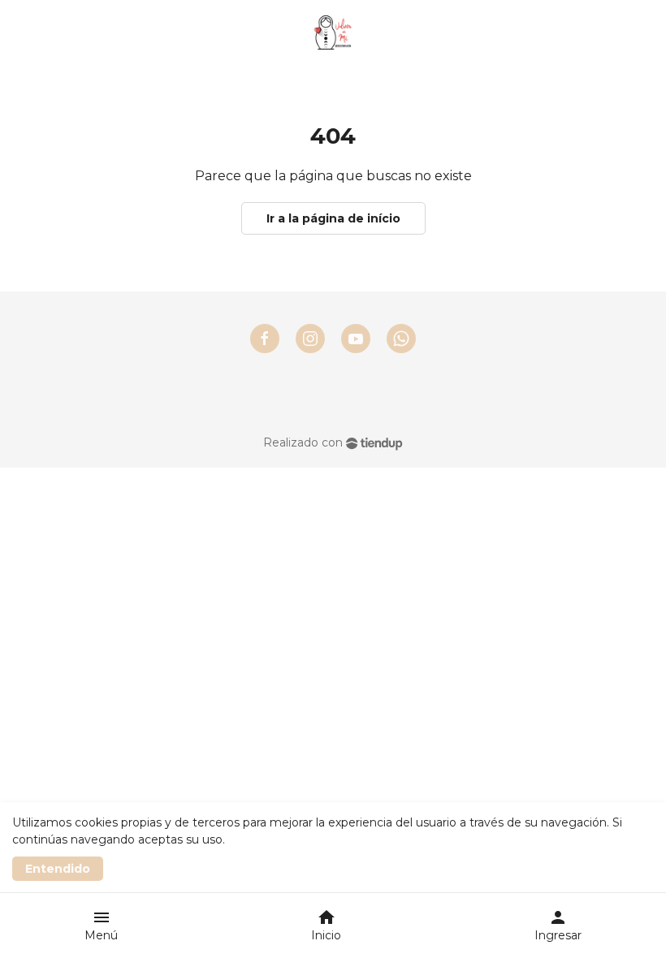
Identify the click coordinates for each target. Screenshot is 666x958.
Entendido (57, 868)
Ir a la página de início (333, 218)
